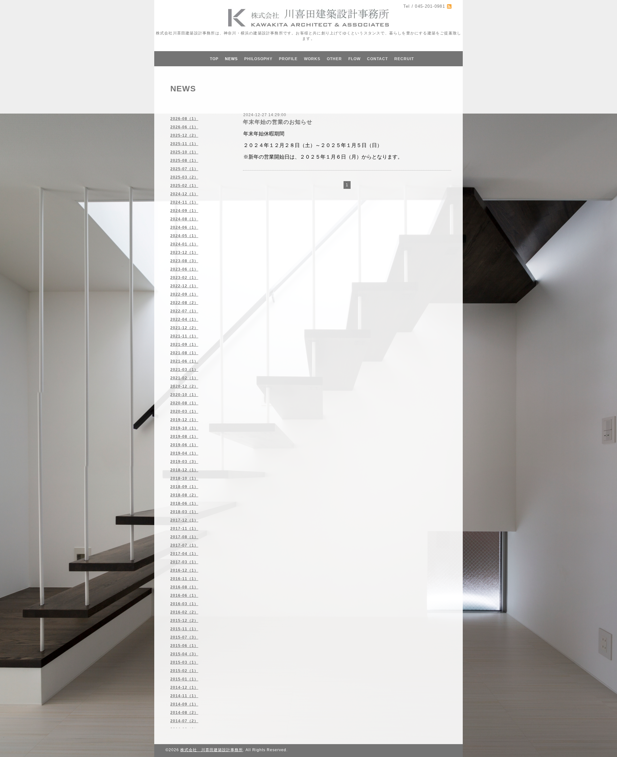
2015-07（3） (184, 637)
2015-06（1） (184, 645)
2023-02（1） (184, 277)
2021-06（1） (184, 361)
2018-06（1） (184, 503)
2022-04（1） (184, 319)
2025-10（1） (184, 152)
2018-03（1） (184, 512)
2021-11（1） (184, 336)
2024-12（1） (184, 194)
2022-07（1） (184, 311)
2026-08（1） (184, 118)
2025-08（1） (184, 160)
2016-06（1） (184, 595)
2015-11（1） (184, 629)
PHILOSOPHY (258, 59)
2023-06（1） (184, 269)
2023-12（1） (184, 252)
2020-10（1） (184, 394)
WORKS (312, 59)
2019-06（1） (184, 445)
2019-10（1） (184, 428)
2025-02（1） (184, 185)
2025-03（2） (184, 177)
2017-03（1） (184, 562)
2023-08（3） (184, 261)
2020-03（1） (184, 411)
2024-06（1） (184, 227)
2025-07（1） (184, 169)
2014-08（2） (184, 712)
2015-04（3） (184, 654)
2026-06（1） (184, 127)
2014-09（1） (184, 704)
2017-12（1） (184, 520)
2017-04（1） (184, 553)
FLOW (354, 59)
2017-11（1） (184, 528)
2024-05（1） (184, 236)
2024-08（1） (184, 219)
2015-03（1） (184, 662)
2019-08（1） (184, 436)
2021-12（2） (184, 328)
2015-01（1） (184, 679)
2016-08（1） (184, 587)
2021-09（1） (184, 344)
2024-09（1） (184, 210)
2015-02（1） (184, 671)
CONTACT (377, 59)
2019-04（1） (184, 453)
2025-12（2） (184, 135)
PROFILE (288, 59)
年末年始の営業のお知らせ (277, 122)
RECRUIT (404, 59)
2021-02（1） (184, 378)
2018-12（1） (184, 470)
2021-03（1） (184, 369)
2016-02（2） (184, 612)
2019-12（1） (184, 420)
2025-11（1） (184, 144)
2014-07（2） (184, 721)
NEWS (231, 59)
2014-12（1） (184, 687)
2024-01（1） (184, 244)
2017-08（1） (184, 537)
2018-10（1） (184, 478)
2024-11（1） (184, 202)
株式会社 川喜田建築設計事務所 (211, 750)
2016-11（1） (184, 579)
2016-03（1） (184, 604)
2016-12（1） (184, 570)
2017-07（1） (184, 545)
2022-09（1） (184, 294)
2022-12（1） (184, 286)
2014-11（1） (184, 696)
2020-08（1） (184, 403)
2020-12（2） (184, 386)
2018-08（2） (184, 495)
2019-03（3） (184, 461)
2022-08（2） (184, 302)
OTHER (334, 59)
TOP (214, 59)
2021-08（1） (184, 353)
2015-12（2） (184, 620)
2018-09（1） (184, 487)
